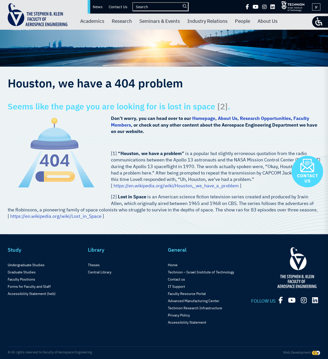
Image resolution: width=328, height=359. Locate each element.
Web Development (297, 352)
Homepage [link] (203, 118)
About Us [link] (227, 118)
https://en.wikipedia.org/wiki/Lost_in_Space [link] (55, 216)
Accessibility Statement (187, 322)
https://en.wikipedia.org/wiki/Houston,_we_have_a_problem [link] (176, 186)
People (242, 21)
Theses (94, 265)
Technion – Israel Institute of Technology (201, 272)
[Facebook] (247, 6)
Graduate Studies (22, 272)
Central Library (99, 272)
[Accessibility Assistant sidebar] (320, 22)
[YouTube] (255, 6)
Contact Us (118, 6)
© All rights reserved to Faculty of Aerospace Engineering (50, 352)
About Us (268, 21)
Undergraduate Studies (26, 265)
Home (173, 265)
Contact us (176, 279)
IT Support (176, 286)
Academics (92, 21)
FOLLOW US (263, 301)
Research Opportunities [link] (265, 118)
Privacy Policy (179, 315)
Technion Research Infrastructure (195, 308)
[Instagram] (264, 6)
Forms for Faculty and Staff (29, 286)
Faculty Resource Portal (187, 293)
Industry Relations (207, 21)
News (97, 6)
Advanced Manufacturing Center (193, 301)
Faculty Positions (21, 279)
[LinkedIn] (272, 6)
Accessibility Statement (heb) (32, 293)
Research (122, 21)
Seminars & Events (159, 21)
